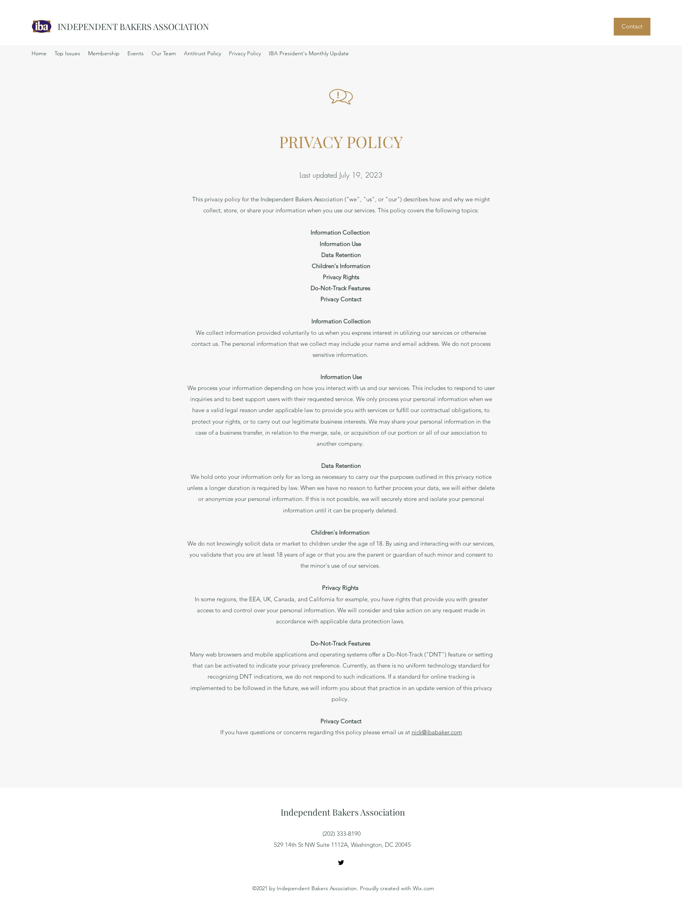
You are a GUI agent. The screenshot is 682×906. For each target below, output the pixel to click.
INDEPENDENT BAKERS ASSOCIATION (133, 26)
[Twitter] (341, 863)
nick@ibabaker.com (437, 732)
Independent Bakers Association (343, 812)
